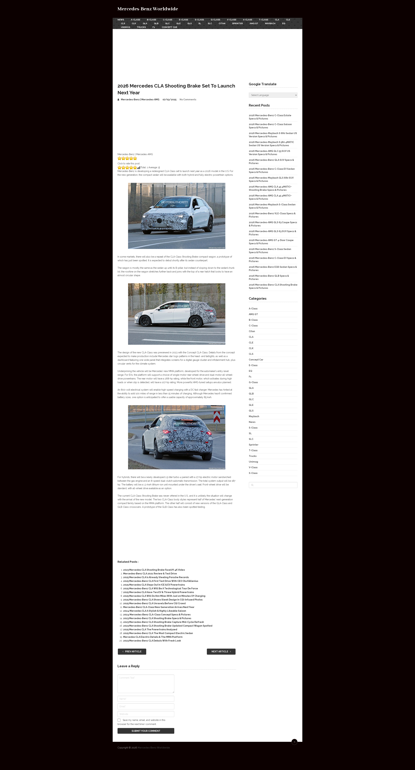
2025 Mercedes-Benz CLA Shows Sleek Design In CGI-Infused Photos (162, 599)
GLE (178, 23)
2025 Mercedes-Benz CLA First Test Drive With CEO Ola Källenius (160, 581)
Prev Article (133, 651)
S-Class (199, 19)
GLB (156, 23)
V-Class (231, 19)
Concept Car (169, 27)
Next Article (220, 651)
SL (199, 23)
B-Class (151, 19)
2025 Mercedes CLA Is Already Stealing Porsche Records (156, 577)
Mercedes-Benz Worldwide (148, 9)
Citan (222, 23)
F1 (154, 27)
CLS (123, 23)
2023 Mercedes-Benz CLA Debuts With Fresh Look (152, 640)
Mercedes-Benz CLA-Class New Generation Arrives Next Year (158, 607)
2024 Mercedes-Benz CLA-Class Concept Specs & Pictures (156, 614)
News (121, 19)
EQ (283, 23)
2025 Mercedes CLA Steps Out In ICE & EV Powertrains (154, 584)
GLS (189, 23)
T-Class (263, 19)
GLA (145, 23)
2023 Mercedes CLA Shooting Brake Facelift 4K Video (154, 570)
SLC (210, 23)
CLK (134, 23)
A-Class (135, 19)
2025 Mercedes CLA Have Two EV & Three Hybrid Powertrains (158, 592)
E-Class (183, 19)
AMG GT (254, 23)
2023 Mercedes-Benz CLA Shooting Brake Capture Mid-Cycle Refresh (163, 622)
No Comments (188, 99)
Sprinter (237, 23)
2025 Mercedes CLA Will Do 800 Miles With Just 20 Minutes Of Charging (164, 596)
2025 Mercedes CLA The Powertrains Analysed (150, 629)
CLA (277, 19)
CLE (288, 19)
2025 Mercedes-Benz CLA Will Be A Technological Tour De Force (160, 588)
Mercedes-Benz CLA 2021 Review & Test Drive (150, 573)
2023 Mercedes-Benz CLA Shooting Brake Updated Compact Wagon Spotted (167, 625)
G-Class (215, 19)
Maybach (270, 23)
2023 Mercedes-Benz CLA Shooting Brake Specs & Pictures (157, 618)
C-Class (167, 19)
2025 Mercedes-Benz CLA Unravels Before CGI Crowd (154, 603)
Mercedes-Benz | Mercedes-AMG (140, 99)
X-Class (247, 19)
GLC (167, 23)
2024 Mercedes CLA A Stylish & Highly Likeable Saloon (154, 611)
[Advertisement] (207, 53)
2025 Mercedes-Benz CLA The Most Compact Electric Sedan (158, 633)
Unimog (125, 27)
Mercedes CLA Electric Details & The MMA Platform (153, 637)
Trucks (141, 27)
